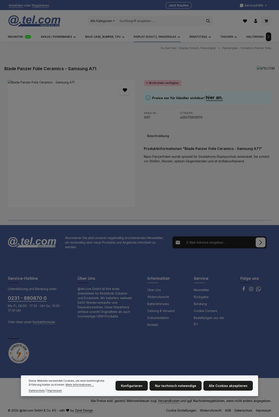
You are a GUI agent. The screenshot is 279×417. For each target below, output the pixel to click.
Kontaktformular (44, 322)
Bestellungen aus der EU (209, 321)
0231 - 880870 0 (27, 298)
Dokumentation (158, 318)
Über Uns (154, 290)
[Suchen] (208, 21)
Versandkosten (169, 401)
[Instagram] (251, 290)
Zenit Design (84, 410)
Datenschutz (243, 410)
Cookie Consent (205, 311)
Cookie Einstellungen (181, 410)
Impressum (263, 410)
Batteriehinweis (158, 304)
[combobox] (160, 21)
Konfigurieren (131, 386)
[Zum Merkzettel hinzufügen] (125, 90)
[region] (71, 143)
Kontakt (152, 325)
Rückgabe (201, 297)
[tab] (158, 136)
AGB (228, 410)
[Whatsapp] (258, 290)
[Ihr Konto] (255, 21)
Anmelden (16, 5)
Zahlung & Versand (161, 311)
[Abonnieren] (260, 242)
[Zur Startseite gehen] (34, 21)
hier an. (214, 97)
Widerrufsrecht (158, 297)
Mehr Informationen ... (80, 384)
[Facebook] (244, 290)
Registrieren (40, 5)
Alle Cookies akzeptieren (228, 386)
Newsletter (201, 290)
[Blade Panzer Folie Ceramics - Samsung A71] (71, 143)
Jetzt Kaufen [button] (178, 5)
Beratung (200, 304)
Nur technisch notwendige (175, 386)
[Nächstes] (268, 36)
